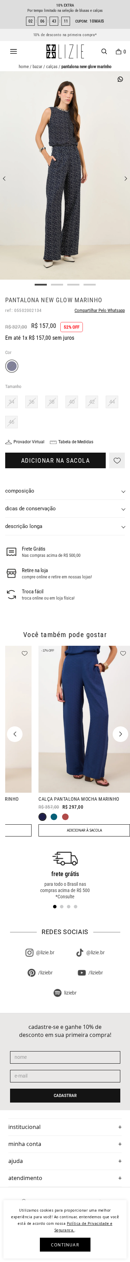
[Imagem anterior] (4, 178)
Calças (52, 66)
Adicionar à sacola (84, 830)
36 (31, 402)
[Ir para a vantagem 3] (68, 906)
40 (72, 402)
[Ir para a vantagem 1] (55, 906)
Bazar (37, 66)
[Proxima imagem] (126, 178)
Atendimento (25, 1178)
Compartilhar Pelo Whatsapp (100, 310)
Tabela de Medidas (75, 441)
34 (11, 402)
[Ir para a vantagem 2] (61, 906)
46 (11, 422)
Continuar (65, 1245)
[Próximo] (120, 734)
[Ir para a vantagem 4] (75, 906)
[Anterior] (15, 734)
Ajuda (15, 1161)
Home (24, 66)
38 (51, 402)
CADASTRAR (65, 1095)
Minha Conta (24, 1144)
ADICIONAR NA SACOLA (55, 460)
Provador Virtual (29, 441)
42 (92, 402)
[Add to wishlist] (117, 460)
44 (112, 402)
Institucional (24, 1127)
